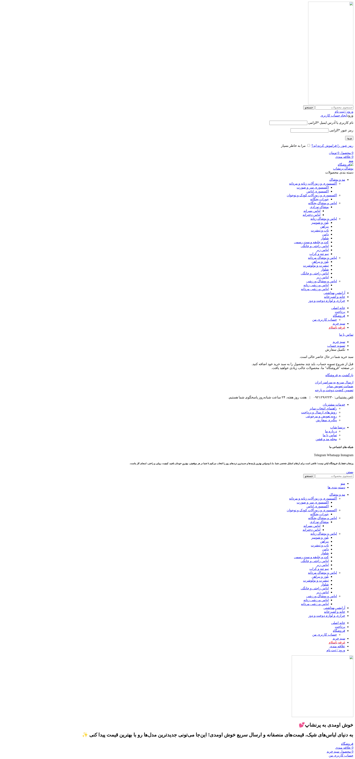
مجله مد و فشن (326, 439)
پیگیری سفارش (326, 420)
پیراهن (324, 226)
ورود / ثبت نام (335, 650)
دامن (325, 234)
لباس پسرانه (311, 211)
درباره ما (331, 431)
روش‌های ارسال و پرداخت (319, 412)
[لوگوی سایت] (330, 103)
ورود (349, 138)
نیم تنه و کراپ (319, 254)
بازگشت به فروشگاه (339, 375)
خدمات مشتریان (334, 404)
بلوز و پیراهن (320, 261)
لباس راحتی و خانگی (315, 246)
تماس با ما (346, 334)
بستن (349, 472)
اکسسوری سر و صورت (313, 187)
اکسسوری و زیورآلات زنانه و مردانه (313, 183)
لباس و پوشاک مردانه (322, 257)
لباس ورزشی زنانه (316, 285)
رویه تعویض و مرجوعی (321, 416)
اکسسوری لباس (318, 191)
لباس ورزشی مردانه (315, 289)
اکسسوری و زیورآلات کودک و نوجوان (312, 195)
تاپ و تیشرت (320, 230)
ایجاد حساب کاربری (333, 115)
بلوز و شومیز (320, 222)
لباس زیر (322, 250)
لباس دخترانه (311, 214)
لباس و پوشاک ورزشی (321, 281)
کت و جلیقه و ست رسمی (311, 242)
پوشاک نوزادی (319, 207)
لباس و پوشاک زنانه (323, 218)
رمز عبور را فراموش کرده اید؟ (332, 145)
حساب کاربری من (324, 319)
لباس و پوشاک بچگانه (322, 203)
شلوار (325, 238)
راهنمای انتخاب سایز (323, 408)
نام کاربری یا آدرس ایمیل (330, 122)
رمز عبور (341, 130)
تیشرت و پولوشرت (316, 265)
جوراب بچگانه (319, 199)
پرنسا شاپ (337, 427)
